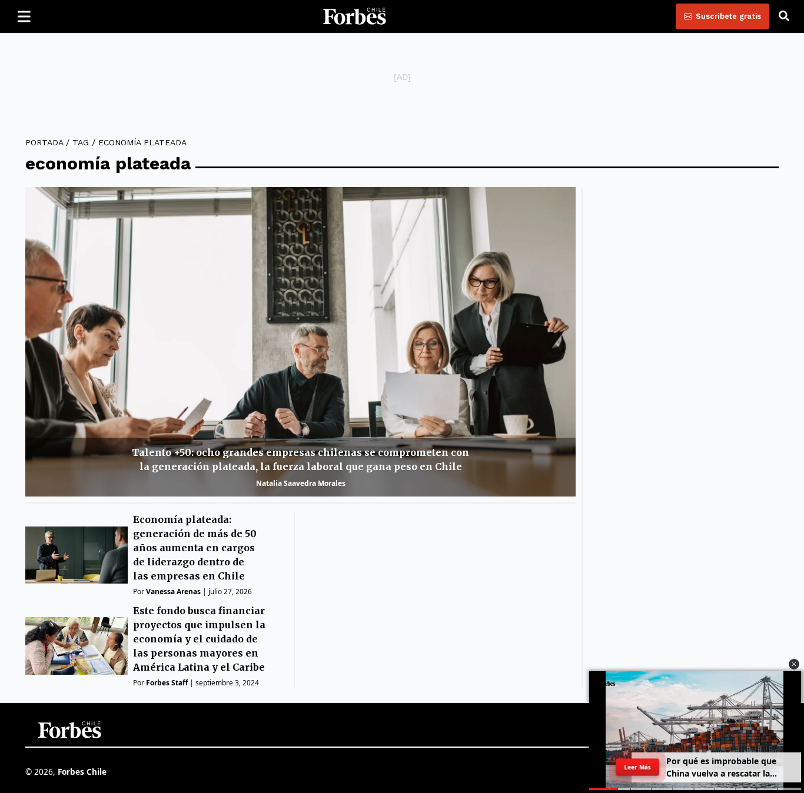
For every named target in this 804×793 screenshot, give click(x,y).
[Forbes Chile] (354, 16)
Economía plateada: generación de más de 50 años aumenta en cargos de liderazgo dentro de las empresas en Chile (195, 548)
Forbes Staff (167, 683)
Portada (44, 142)
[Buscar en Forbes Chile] (784, 16)
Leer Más (637, 767)
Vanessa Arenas (173, 592)
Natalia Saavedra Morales (300, 483)
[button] (794, 664)
